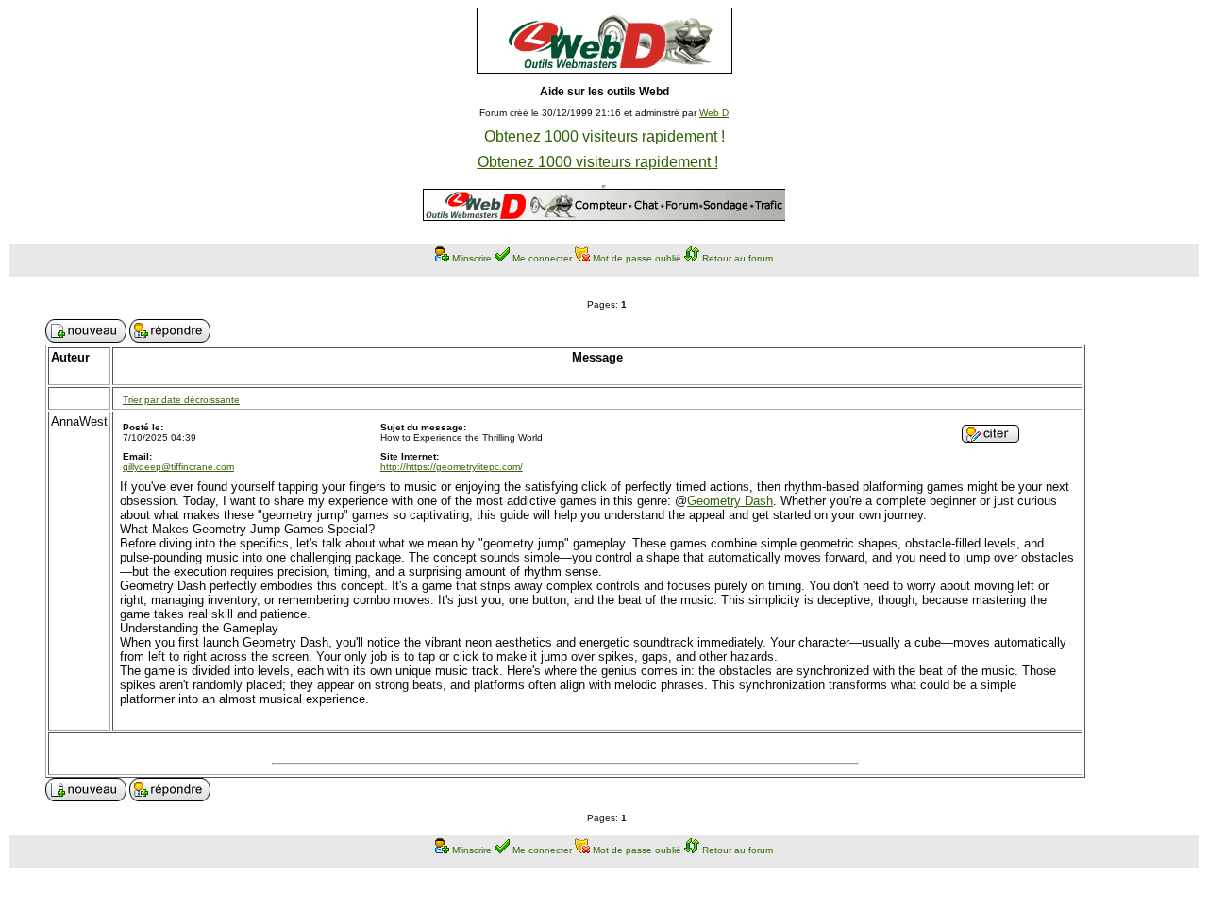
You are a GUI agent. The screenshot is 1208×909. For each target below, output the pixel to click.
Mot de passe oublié (637, 258)
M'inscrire (472, 258)
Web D (714, 113)
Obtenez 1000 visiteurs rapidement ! (604, 136)
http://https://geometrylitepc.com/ (451, 467)
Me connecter (542, 258)
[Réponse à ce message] (990, 437)
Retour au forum (737, 258)
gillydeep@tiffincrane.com (178, 467)
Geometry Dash (730, 501)
